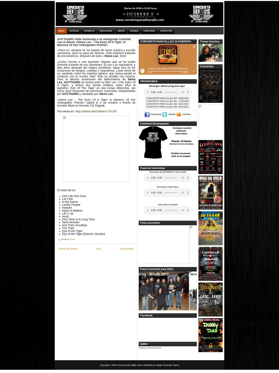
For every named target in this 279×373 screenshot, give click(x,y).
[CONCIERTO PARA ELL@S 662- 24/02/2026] (168, 98)
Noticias (74, 30)
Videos (121, 30)
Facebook (155, 114)
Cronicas (89, 30)
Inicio (61, 30)
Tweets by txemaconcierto (150, 347)
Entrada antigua (127, 248)
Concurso (149, 30)
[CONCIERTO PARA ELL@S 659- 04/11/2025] (168, 107)
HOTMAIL (186, 114)
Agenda (134, 30)
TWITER (172, 114)
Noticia (72, 239)
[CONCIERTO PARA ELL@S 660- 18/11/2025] (168, 104)
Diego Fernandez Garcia (167, 365)
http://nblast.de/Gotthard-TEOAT (96, 111)
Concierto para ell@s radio (129, 365)
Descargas (106, 30)
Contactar (166, 30)
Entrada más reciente (68, 248)
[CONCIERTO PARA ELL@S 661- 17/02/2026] (168, 101)
